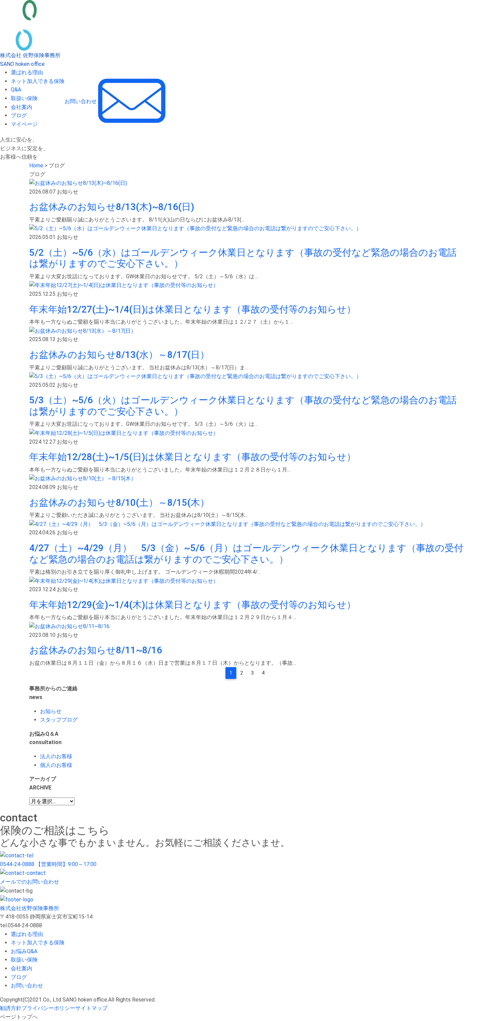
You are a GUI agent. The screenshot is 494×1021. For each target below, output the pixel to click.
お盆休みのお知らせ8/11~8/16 (95, 650)
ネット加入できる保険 (38, 81)
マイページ (24, 124)
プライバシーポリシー (48, 1008)
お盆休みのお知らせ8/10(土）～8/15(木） (119, 502)
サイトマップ (91, 1008)
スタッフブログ (59, 720)
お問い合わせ (27, 985)
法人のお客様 (56, 756)
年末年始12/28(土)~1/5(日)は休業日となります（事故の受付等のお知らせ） (192, 456)
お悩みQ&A (24, 951)
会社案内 (21, 107)
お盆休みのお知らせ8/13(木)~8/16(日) (111, 206)
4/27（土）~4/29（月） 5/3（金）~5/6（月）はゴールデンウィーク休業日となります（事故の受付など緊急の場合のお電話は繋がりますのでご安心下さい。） (246, 553)
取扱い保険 (24, 98)
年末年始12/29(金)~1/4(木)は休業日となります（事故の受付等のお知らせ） (192, 604)
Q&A (16, 89)
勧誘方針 (11, 1008)
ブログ (19, 115)
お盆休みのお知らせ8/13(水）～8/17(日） (119, 354)
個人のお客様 (56, 765)
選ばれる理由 (27, 72)
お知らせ (50, 711)
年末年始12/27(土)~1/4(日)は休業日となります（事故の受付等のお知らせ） (192, 309)
